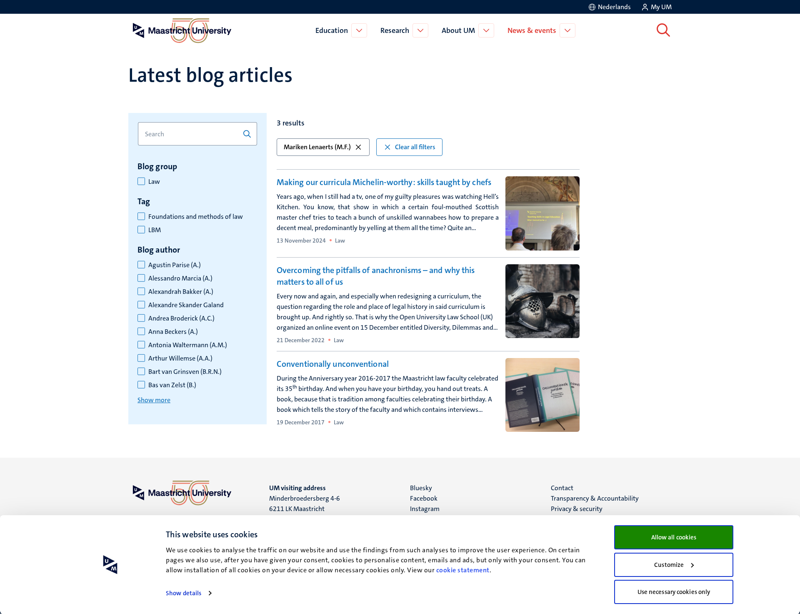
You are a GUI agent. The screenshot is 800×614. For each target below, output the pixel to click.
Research (394, 30)
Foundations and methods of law (195, 216)
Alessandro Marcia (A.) (180, 278)
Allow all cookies (674, 537)
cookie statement (463, 570)
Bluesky (421, 488)
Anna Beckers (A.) (173, 331)
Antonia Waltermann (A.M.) (187, 345)
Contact (562, 488)
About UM (458, 30)
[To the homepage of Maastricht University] (182, 30)
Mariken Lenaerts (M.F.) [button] (317, 147)
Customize (669, 565)
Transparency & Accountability (595, 498)
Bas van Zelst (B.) (172, 385)
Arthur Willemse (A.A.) (180, 358)
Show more (154, 400)
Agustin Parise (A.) (174, 265)
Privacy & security (576, 508)
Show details (183, 593)
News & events (532, 30)
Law (154, 181)
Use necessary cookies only (674, 592)
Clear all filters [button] (415, 147)
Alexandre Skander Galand (186, 305)
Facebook (424, 498)
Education (331, 30)
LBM (154, 230)
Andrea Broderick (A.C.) (181, 318)
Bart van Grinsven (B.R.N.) (185, 371)
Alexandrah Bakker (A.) (180, 291)
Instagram (425, 508)
